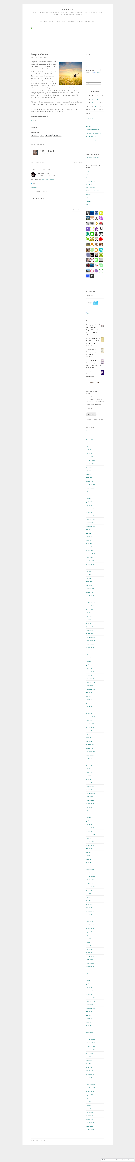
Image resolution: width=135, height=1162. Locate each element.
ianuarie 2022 (89, 550)
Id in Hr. (51, 21)
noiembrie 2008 (90, 1084)
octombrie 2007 (90, 1129)
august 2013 (89, 890)
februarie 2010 (90, 1032)
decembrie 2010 (90, 997)
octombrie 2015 (90, 800)
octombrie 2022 (90, 522)
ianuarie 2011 (89, 994)
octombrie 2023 (90, 488)
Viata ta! (95, 21)
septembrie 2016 (90, 762)
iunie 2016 (89, 772)
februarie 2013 (90, 911)
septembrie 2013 (90, 887)
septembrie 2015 (90, 803)
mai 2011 (88, 980)
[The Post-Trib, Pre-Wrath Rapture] (102, 374)
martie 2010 (89, 1029)
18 (95, 106)
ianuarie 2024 (89, 481)
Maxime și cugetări (92, 154)
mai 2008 (88, 1105)
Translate (98, 72)
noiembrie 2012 (90, 921)
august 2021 (89, 568)
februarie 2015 (90, 828)
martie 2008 (89, 1112)
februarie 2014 (90, 869)
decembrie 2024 (90, 460)
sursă (33, 120)
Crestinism (41, 144)
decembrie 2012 (90, 918)
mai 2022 (88, 540)
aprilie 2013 (89, 904)
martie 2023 (89, 505)
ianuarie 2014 (89, 873)
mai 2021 (88, 578)
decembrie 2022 (90, 516)
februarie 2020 (90, 630)
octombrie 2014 (90, 841)
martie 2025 (89, 453)
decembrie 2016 (90, 751)
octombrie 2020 (90, 602)
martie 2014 (89, 866)
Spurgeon (87, 21)
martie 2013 (89, 907)
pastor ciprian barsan (48, 179)
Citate (87, 174)
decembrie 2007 (90, 1122)
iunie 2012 (88, 939)
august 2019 (89, 651)
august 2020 (89, 609)
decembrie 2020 (90, 595)
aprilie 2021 (89, 581)
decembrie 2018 (90, 678)
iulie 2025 (88, 446)
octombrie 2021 (90, 561)
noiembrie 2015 (90, 796)
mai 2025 (88, 450)
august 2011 (89, 970)
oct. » (91, 118)
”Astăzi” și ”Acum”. (78, 161)
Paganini (88, 201)
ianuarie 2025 (89, 457)
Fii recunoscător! (90, 181)
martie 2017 (89, 741)
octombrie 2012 (90, 925)
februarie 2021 (90, 588)
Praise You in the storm (92, 190)
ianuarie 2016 (89, 789)
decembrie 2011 (90, 956)
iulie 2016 (88, 769)
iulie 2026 (88, 443)
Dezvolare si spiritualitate (93, 133)
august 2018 (89, 692)
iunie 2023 (89, 495)
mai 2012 (88, 942)
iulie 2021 (88, 571)
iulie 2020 (88, 613)
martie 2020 (89, 626)
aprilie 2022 (89, 543)
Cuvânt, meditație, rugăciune (37, 161)
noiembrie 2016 (90, 755)
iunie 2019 (89, 658)
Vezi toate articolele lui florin (48, 154)
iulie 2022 (88, 533)
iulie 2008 (88, 1098)
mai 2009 (88, 1063)
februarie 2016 (90, 786)
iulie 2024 (88, 470)
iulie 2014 (88, 852)
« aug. (87, 118)
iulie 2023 (88, 491)
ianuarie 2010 (89, 1036)
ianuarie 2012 (89, 952)
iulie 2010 (88, 1015)
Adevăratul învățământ (92, 129)
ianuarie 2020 (89, 633)
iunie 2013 (88, 897)
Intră (87, 430)
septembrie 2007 (90, 1133)
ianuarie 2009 (90, 1077)
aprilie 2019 (89, 665)
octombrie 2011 (90, 963)
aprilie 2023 (89, 502)
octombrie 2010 (90, 1004)
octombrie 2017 (90, 724)
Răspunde (34, 187)
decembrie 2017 (90, 717)
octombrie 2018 (90, 685)
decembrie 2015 (90, 793)
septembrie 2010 (90, 1008)
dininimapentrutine (43, 173)
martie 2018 (89, 706)
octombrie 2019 (90, 644)
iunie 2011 (88, 977)
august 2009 (89, 1053)
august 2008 (89, 1095)
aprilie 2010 (89, 1025)
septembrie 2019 (90, 647)
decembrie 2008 (90, 1081)
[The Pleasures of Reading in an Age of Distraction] (102, 352)
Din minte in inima (91, 136)
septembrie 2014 (90, 845)
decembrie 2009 (90, 1039)
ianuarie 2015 (89, 831)
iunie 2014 (88, 855)
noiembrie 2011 (90, 959)
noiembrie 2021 (90, 557)
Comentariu (76, 209)
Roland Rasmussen (90, 376)
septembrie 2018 (90, 689)
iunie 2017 (88, 734)
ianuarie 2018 (89, 713)
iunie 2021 (88, 574)
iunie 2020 (89, 616)
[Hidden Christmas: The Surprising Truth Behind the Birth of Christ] (102, 341)
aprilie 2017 (89, 737)
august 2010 (89, 1011)
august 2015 (89, 807)
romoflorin (67, 9)
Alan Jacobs (89, 356)
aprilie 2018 (89, 703)
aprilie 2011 (89, 984)
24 (92, 109)
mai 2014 (88, 859)
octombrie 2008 (90, 1088)
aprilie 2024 (89, 477)
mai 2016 (88, 776)
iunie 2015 (88, 814)
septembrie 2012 (90, 928)
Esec (87, 197)
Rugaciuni (80, 21)
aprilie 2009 (89, 1067)
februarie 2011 (90, 991)
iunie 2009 (89, 1060)
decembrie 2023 (90, 484)
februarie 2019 (90, 672)
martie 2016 (89, 783)
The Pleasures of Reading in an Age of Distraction (92, 352)
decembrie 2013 (90, 876)
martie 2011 (89, 987)
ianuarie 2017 (89, 748)
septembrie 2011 (90, 966)
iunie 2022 (89, 536)
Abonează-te (91, 414)
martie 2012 (89, 949)
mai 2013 (88, 900)
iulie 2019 (88, 654)
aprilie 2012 (89, 945)
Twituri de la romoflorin (93, 157)
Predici (63, 21)
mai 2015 (88, 817)
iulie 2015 (88, 810)
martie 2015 (89, 824)
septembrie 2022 (90, 526)
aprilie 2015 (89, 821)
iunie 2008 (89, 1102)
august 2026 (89, 439)
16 (89, 106)
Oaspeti (57, 21)
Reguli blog (71, 21)
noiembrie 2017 (90, 720)
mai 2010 (88, 1022)
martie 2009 (89, 1070)
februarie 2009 (90, 1074)
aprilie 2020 (89, 623)
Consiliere (43, 21)
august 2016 (89, 765)
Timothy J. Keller (90, 345)
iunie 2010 (89, 1018)
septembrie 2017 (90, 727)
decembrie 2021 (90, 554)
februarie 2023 (90, 509)
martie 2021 (89, 585)
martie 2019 (89, 668)
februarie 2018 (90, 710)
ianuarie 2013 (89, 914)
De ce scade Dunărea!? (92, 140)
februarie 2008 (90, 1115)
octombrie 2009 (90, 1046)
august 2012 (89, 932)
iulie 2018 (88, 696)
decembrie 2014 (90, 835)
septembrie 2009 (90, 1050)
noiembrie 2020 (90, 599)
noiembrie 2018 (90, 682)
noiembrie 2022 (90, 519)
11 (95, 102)
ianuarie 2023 (89, 512)
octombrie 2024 (90, 463)
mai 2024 (88, 474)
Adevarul (88, 126)
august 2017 (89, 730)
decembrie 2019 (90, 637)
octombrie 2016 (90, 758)
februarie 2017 (90, 744)
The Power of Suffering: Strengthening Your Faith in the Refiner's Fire (93, 362)
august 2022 (89, 529)
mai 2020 (88, 620)
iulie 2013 (88, 894)
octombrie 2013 (90, 883)
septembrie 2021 (90, 564)
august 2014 (89, 848)
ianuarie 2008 (90, 1119)
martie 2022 (89, 547)
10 (92, 102)
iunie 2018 (89, 699)
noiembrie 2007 (90, 1126)
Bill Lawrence (89, 334)
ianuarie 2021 (89, 592)
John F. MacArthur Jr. (91, 367)
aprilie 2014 (89, 862)
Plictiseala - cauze (91, 204)
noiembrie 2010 (90, 1001)
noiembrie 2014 (90, 838)
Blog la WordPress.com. (38, 1140)
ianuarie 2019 (89, 675)
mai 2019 (88, 661)
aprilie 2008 (89, 1109)
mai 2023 (88, 498)
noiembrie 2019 (90, 640)
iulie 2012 (88, 935)
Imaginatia (89, 171)
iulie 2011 (88, 973)
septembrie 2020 (90, 606)
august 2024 (89, 467)
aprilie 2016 (89, 779)
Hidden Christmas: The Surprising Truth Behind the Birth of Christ (93, 341)
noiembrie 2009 (90, 1043)
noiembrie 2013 (90, 880)
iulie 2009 (88, 1056)
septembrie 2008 (90, 1091)
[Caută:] (93, 83)
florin (46, 57)
